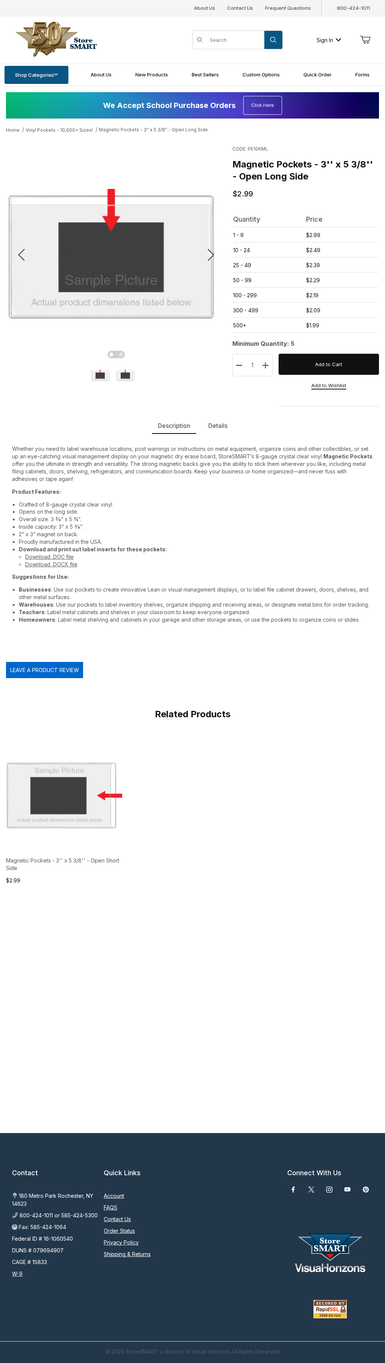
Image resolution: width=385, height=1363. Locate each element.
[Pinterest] (365, 1189)
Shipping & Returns (127, 1254)
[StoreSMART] (54, 39)
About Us (204, 8)
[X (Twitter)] (311, 1189)
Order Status (119, 1231)
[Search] (273, 40)
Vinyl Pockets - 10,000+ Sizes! (59, 130)
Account (114, 1196)
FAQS (110, 1207)
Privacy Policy (121, 1242)
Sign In (325, 40)
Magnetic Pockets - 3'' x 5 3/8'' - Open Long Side (153, 129)
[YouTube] (347, 1189)
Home (13, 130)
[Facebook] (293, 1189)
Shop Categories (34, 75)
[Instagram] (329, 1189)
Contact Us (240, 8)
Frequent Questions (288, 8)
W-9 (17, 1273)
